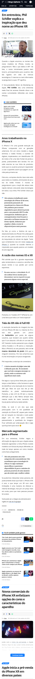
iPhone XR (20, 510)
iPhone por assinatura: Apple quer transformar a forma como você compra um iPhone (12, 562)
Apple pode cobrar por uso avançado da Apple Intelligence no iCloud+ (11, 125)
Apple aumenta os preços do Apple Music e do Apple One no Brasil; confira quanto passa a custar (11, 574)
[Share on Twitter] (9, 33)
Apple (4, 10)
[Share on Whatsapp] (12, 33)
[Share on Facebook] (6, 33)
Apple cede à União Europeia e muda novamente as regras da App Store (11, 109)
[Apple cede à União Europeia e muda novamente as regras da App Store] (26, 108)
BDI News (5, 587)
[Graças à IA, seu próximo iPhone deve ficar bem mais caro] (26, 117)
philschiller (6, 512)
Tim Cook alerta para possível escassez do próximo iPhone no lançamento (12, 539)
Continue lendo (17, 655)
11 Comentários (26, 526)
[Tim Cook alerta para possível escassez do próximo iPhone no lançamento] (28, 539)
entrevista (11, 510)
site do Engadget (15, 502)
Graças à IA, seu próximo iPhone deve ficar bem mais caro (12, 117)
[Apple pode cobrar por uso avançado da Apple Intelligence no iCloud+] (26, 125)
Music (26, 575)
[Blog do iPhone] (13, 2)
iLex (5, 38)
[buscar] (22, 2)
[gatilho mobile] (3, 2)
